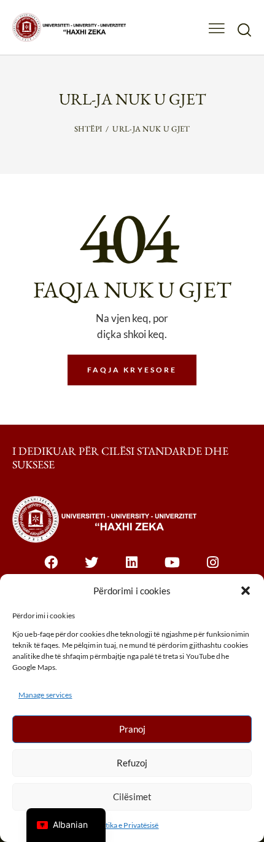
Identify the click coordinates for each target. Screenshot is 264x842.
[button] (245, 590)
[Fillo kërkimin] (244, 29)
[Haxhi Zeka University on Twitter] (92, 569)
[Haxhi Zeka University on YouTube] (173, 569)
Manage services (45, 694)
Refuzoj (132, 762)
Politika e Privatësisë (125, 825)
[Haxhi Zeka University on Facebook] (51, 569)
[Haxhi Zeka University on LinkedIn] (132, 569)
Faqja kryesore (132, 369)
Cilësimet (132, 796)
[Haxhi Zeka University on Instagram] (213, 569)
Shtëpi (88, 129)
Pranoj (132, 728)
